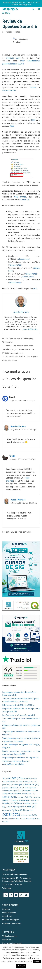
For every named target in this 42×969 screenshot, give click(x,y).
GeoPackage (18, 785)
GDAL (33, 782)
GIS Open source (12, 338)
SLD (33, 120)
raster (6, 819)
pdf (7, 807)
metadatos (16, 800)
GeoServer (32, 784)
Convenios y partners (11, 923)
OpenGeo (9, 342)
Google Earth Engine (28, 788)
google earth (14, 788)
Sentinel (14, 819)
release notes (23, 259)
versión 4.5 (24, 199)
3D (5, 778)
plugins (16, 806)
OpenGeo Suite (13, 58)
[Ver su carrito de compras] (39, 9)
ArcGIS (15, 778)
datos (26, 782)
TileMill (33, 87)
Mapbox (7, 800)
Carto (9, 782)
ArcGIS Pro (27, 778)
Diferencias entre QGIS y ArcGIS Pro (18, 705)
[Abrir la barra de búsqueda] (33, 9)
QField (28, 810)
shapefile (24, 819)
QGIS (11, 814)
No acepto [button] (21, 966)
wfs (36, 819)
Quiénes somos (9, 912)
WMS (5, 822)
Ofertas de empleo (10, 919)
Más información (25, 961)
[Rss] (26, 895)
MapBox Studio (9, 90)
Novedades (27, 800)
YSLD (12, 126)
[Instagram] (21, 895)
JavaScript (28, 793)
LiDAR (28, 797)
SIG (31, 819)
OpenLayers (10, 803)
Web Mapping (27, 338)
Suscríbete (7, 916)
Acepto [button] (36, 962)
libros (19, 797)
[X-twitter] (6, 895)
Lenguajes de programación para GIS (18, 715)
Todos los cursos (9, 936)
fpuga (12, 456)
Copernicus (17, 782)
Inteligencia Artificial (11, 794)
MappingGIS (10, 9)
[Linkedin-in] (11, 895)
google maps (8, 790)
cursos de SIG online (30, 329)
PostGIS (29, 806)
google (5, 788)
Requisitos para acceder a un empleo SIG (20, 757)
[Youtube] (16, 895)
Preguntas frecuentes (12, 943)
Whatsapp (6, 888)
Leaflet (9, 796)
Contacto (6, 909)
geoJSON (7, 785)
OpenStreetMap (26, 803)
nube (36, 800)
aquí (35, 288)
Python (18, 810)
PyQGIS (6, 810)
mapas (36, 797)
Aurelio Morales (18, 426)
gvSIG (18, 790)
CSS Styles (20, 197)
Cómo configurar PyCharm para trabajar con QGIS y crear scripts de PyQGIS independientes (18, 349)
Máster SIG (7, 939)
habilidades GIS (30, 791)
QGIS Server (26, 815)
